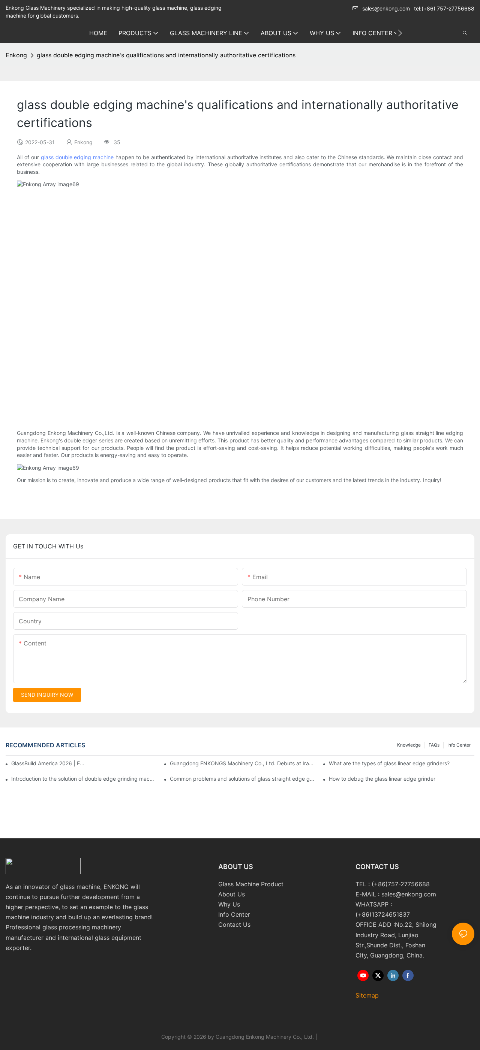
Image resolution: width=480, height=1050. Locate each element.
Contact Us (234, 924)
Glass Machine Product (251, 884)
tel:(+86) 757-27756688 (444, 8)
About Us (231, 894)
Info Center (459, 745)
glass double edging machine (77, 157)
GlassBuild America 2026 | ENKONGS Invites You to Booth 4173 (48, 763)
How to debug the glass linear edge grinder (382, 778)
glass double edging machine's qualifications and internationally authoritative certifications (166, 55)
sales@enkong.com (386, 8)
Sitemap (367, 995)
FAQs (434, 745)
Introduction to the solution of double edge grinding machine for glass (84, 778)
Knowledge (409, 745)
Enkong (16, 55)
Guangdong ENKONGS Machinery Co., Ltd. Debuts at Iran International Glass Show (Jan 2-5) (242, 763)
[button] (400, 33)
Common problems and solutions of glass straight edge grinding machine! (242, 778)
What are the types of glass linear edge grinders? (389, 763)
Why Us (229, 904)
